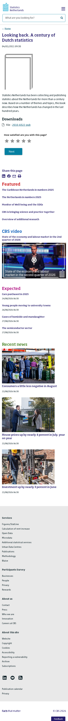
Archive (6, 662)
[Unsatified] (12, 140)
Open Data (7, 533)
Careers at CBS (9, 623)
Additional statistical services (17, 542)
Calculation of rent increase (16, 529)
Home (8, 29)
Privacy (5, 585)
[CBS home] (16, 7)
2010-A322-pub (21, 125)
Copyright (7, 643)
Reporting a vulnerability (14, 657)
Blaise (5, 561)
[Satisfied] (23, 140)
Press (4, 610)
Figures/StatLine (10, 524)
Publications (8, 552)
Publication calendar (12, 689)
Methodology (9, 556)
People (5, 581)
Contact (6, 605)
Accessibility (8, 653)
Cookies (6, 648)
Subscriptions (9, 666)
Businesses (7, 576)
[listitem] (4, 176)
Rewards (6, 590)
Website (6, 639)
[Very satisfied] (29, 140)
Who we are (8, 614)
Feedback (58, 719)
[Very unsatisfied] (7, 140)
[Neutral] (18, 140)
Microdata (7, 538)
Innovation (7, 619)
